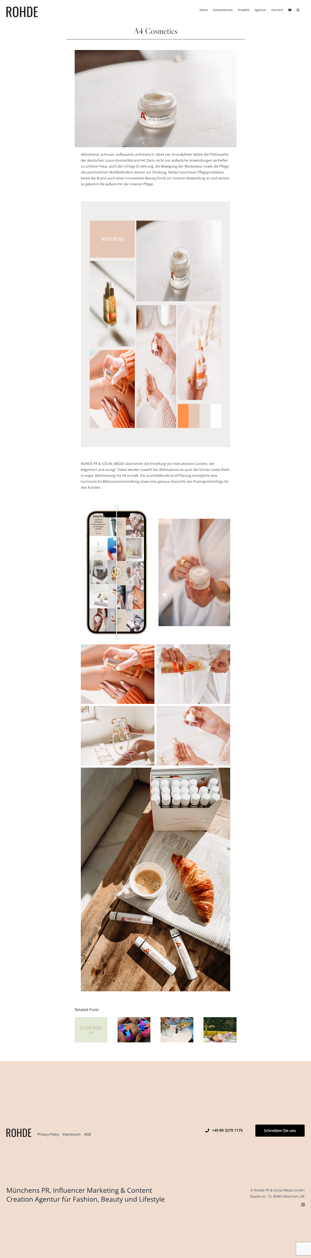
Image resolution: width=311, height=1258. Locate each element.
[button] (298, 10)
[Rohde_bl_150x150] (18, 1130)
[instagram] (303, 1204)
